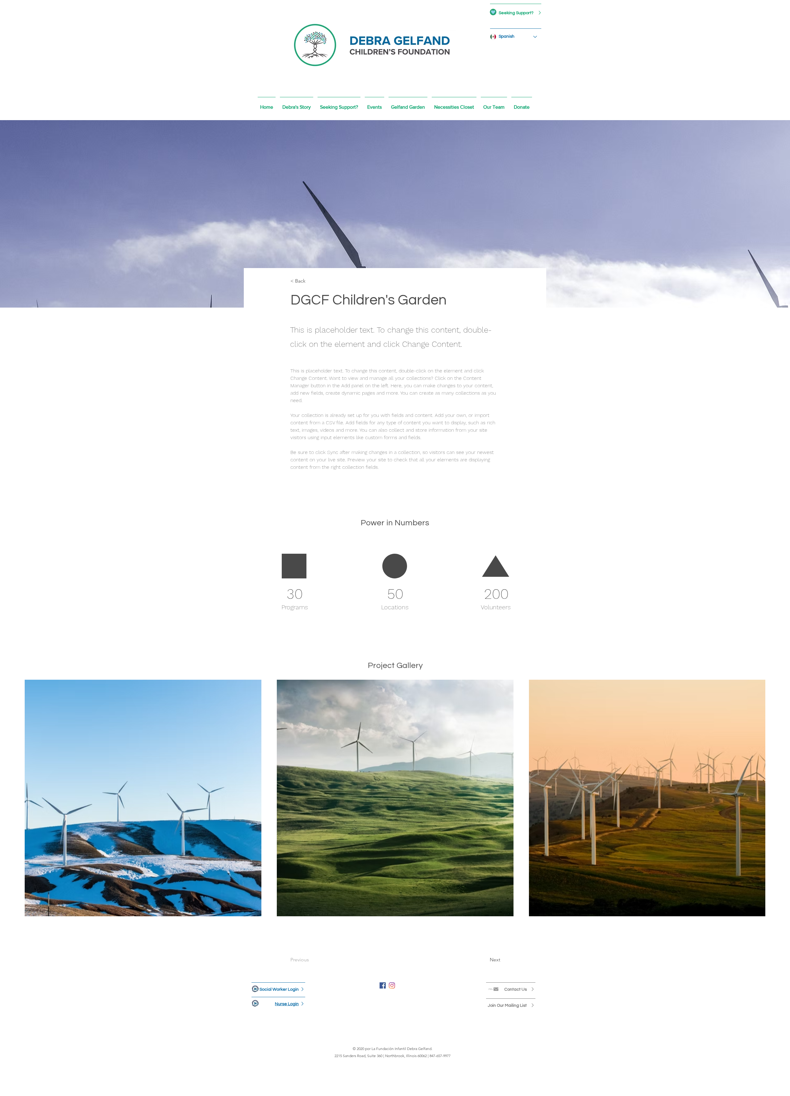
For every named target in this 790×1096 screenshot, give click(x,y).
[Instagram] (392, 985)
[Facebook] (383, 985)
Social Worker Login (279, 989)
